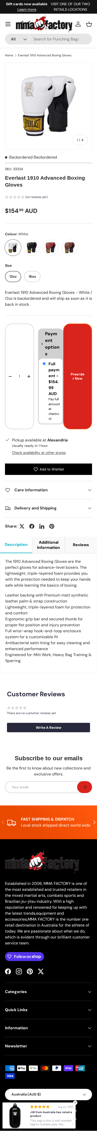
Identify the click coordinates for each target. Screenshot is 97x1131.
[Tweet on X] (22, 526)
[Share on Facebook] (32, 526)
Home (9, 55)
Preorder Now (77, 376)
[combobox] (48, 39)
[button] (89, 24)
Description (16, 544)
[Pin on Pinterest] (52, 526)
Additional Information (48, 545)
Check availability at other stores (39, 452)
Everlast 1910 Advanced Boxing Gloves (44, 55)
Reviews (81, 544)
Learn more (26, 9)
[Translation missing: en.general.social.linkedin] (42, 526)
